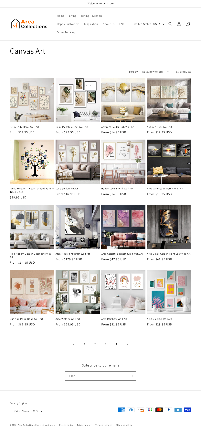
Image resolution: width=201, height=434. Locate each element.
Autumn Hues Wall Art (159, 127)
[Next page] (127, 344)
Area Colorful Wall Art (159, 319)
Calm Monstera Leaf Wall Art (72, 127)
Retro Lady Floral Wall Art (24, 127)
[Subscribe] (131, 376)
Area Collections (26, 425)
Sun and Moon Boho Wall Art (26, 319)
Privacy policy (84, 425)
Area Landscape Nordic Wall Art (165, 188)
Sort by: (133, 71)
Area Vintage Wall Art (68, 319)
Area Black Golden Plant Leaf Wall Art (168, 253)
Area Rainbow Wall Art (114, 319)
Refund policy (66, 425)
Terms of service (103, 425)
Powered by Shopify (45, 425)
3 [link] (106, 344)
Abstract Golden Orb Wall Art (117, 127)
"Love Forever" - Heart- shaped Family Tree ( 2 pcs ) (32, 190)
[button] (170, 24)
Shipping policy (124, 425)
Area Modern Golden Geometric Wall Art (30, 255)
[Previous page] (74, 344)
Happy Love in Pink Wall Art (117, 188)
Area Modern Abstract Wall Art (73, 253)
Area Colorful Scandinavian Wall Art (122, 253)
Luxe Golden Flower (67, 188)
